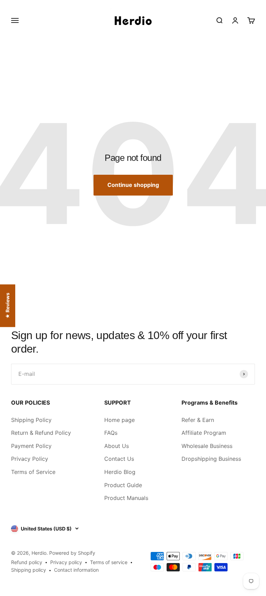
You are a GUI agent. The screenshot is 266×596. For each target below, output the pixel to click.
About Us (116, 445)
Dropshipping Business (211, 458)
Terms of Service (33, 471)
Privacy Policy (29, 458)
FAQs (110, 432)
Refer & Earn (197, 419)
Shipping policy (28, 570)
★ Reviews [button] (7, 306)
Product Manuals (126, 497)
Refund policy (26, 562)
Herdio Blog (119, 471)
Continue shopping (133, 184)
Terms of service (108, 562)
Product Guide (123, 485)
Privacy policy (66, 562)
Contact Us (119, 458)
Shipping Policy (31, 419)
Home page (119, 419)
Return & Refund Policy (41, 432)
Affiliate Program (203, 432)
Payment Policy (31, 445)
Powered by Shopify (72, 553)
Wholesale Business (206, 445)
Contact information (76, 570)
